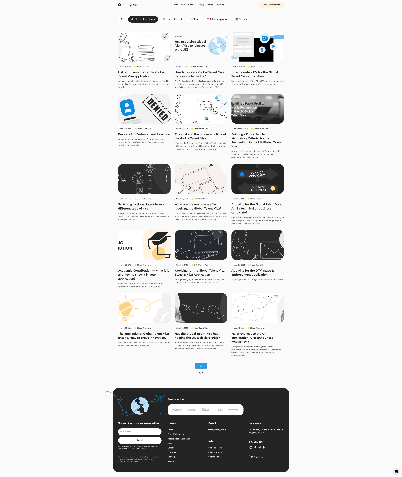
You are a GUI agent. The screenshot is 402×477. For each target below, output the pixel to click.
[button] (188, 5)
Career (209, 4)
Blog (201, 4)
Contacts (220, 4)
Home (175, 4)
